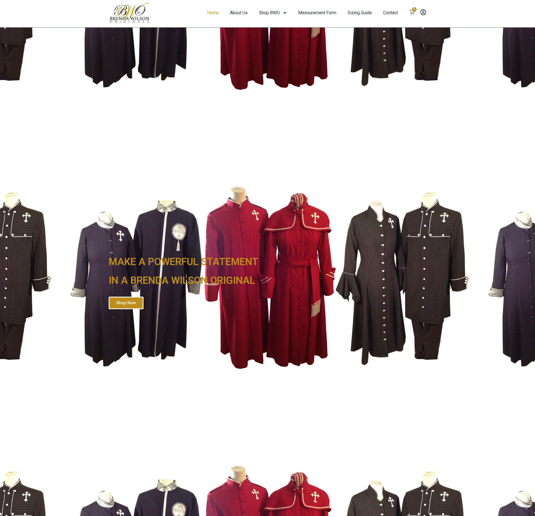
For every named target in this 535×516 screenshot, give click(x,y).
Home (213, 12)
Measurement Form (317, 12)
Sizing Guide (359, 12)
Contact (390, 12)
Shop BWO (269, 12)
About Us (239, 12)
